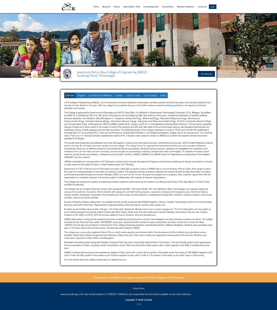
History (117, 6)
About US (106, 6)
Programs (81, 95)
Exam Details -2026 (131, 6)
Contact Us (202, 6)
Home (96, 6)
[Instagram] (137, 304)
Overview (70, 95)
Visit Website (206, 73)
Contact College (150, 95)
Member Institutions (185, 6)
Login (212, 6)
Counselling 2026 (151, 6)
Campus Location (133, 95)
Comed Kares (168, 6)
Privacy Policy (138, 288)
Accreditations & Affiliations (100, 95)
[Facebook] (140, 304)
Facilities (119, 95)
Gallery (163, 95)
